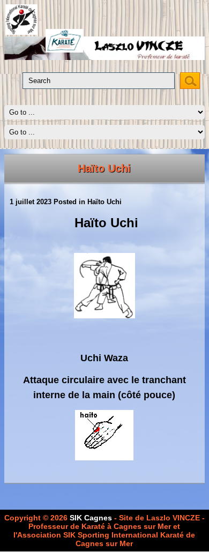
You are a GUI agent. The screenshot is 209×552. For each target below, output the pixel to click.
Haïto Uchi (104, 168)
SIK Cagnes (91, 517)
